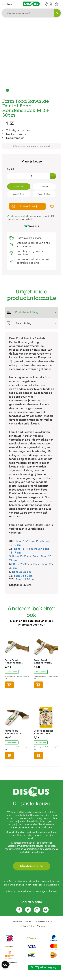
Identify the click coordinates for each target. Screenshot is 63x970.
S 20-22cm (44, 186)
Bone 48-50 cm (25, 579)
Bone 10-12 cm (25, 541)
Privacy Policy (27, 926)
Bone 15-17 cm (23, 549)
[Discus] (31, 4)
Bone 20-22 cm (21, 556)
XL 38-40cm (18, 193)
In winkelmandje (29, 206)
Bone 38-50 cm (23, 576)
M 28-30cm (19, 186)
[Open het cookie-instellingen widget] (5, 964)
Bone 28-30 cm (22, 564)
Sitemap (41, 926)
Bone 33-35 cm (21, 572)
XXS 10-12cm (44, 193)
